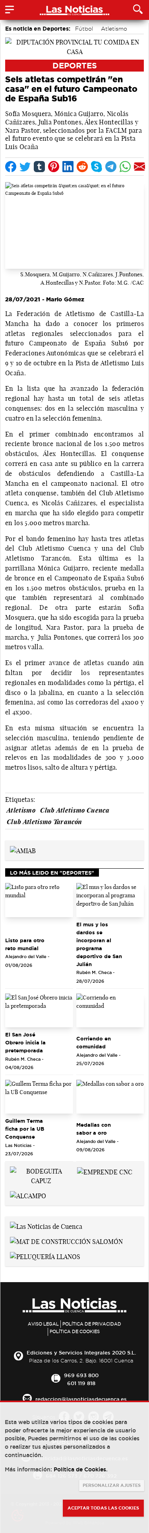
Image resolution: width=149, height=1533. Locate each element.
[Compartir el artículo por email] (139, 166)
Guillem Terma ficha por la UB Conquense (24, 1128)
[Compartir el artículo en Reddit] (82, 166)
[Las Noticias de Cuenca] (46, 1226)
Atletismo (114, 28)
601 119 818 (81, 1383)
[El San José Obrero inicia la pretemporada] (39, 1010)
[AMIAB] (23, 850)
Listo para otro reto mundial (25, 944)
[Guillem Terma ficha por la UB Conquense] (39, 1097)
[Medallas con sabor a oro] (110, 1097)
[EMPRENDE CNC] (104, 1171)
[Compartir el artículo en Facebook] (10, 166)
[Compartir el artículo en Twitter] (25, 166)
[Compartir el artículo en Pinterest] (53, 166)
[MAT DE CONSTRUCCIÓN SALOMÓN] (66, 1241)
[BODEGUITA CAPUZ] (41, 1175)
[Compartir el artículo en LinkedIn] (68, 166)
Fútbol (84, 28)
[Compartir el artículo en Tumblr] (39, 166)
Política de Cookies (75, 1331)
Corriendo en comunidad (93, 1042)
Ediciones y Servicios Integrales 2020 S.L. (81, 1352)
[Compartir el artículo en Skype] (96, 166)
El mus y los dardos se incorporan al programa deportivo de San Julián (99, 944)
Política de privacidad (91, 1323)
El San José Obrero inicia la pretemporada (25, 1042)
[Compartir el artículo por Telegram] (110, 166)
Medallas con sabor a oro (93, 1128)
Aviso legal (43, 1323)
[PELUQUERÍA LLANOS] (45, 1256)
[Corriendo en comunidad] (110, 1010)
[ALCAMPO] (28, 1195)
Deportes (74, 65)
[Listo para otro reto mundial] (39, 900)
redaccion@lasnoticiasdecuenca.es (81, 1399)
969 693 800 (81, 1375)
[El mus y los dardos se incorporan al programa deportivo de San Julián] (110, 900)
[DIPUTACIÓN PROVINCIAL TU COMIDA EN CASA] (74, 46)
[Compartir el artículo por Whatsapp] (125, 166)
